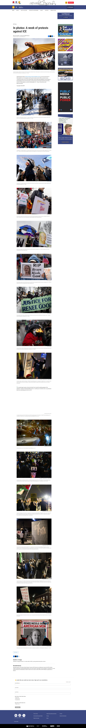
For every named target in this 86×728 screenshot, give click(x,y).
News (13, 10)
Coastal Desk (18, 699)
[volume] (16, 7)
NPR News (15, 24)
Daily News (17, 697)
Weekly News (18, 698)
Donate (71, 2)
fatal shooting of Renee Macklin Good (32, 76)
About (41, 10)
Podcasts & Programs (33, 10)
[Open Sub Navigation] (19, 10)
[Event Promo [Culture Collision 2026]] (65, 45)
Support (46, 10)
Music (17, 10)
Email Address (17, 683)
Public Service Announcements (51, 713)
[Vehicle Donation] (65, 74)
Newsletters (53, 10)
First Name (16, 687)
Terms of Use (35, 713)
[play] (13, 7)
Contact (61, 713)
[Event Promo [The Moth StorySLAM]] (65, 59)
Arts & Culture (24, 10)
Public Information (36, 718)
